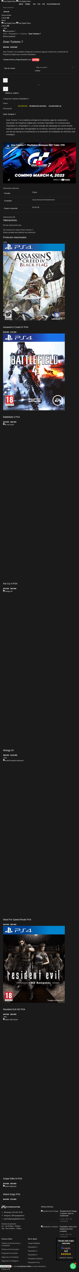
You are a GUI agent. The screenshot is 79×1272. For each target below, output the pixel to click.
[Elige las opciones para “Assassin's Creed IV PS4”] (5, 323)
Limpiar (37, 71)
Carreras (23, 34)
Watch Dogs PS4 (11, 1194)
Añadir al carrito (12, 93)
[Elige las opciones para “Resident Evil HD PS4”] (5, 1005)
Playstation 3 (32, 1247)
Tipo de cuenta (9, 68)
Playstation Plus (34, 1262)
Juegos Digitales (34, 1243)
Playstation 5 (32, 1255)
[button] (73, 1266)
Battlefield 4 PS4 (11, 417)
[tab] (22, 106)
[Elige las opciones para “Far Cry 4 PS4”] (5, 579)
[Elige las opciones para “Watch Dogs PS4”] (5, 1190)
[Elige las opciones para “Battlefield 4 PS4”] (5, 412)
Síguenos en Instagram (10, 1261)
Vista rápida (11, 323)
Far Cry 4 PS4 (10, 583)
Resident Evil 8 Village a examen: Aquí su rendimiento (68, 1213)
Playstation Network (35, 1258)
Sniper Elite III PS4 (12, 1178)
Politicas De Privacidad (10, 1249)
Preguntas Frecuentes (10, 1253)
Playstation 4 (14, 34)
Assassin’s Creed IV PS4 (15, 327)
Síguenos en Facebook (10, 1257)
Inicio (5, 34)
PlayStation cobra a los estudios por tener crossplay (68, 1229)
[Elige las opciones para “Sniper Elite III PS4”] (5, 1174)
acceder (11, 232)
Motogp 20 (8, 750)
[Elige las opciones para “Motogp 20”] (5, 746)
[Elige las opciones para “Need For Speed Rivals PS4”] (5, 915)
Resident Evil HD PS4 (14, 1009)
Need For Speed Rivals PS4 (17, 919)
